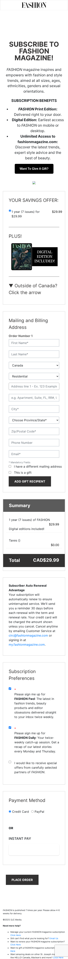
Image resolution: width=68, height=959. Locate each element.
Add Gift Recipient (29, 481)
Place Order (22, 880)
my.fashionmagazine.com (27, 644)
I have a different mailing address (38, 466)
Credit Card (20, 811)
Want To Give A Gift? (34, 168)
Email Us (53, 938)
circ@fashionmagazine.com (28, 635)
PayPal (39, 811)
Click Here (15, 935)
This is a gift (23, 472)
